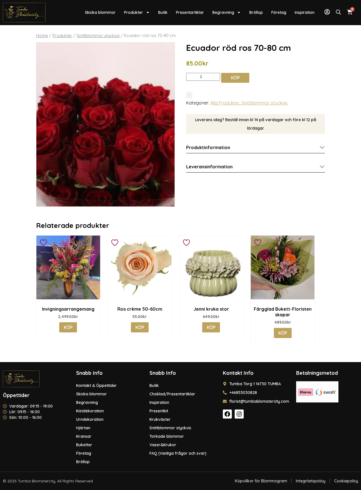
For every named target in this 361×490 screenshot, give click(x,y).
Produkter (133, 12)
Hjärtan (83, 427)
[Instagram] (239, 414)
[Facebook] (227, 414)
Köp (235, 77)
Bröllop (256, 12)
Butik (163, 12)
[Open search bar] (338, 12)
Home (42, 35)
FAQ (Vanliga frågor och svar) (177, 453)
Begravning (223, 12)
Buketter (84, 444)
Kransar (83, 436)
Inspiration (304, 12)
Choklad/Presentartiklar (172, 394)
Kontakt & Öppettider (96, 385)
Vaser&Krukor (162, 444)
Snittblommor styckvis (98, 35)
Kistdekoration (90, 410)
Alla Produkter (224, 103)
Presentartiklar (190, 12)
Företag (278, 12)
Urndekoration (90, 419)
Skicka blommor (100, 12)
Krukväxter (160, 419)
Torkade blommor (166, 436)
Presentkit (158, 410)
